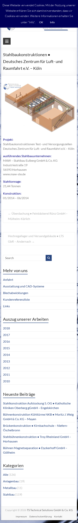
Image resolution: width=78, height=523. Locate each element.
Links (6, 306)
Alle (5, 474)
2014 (6, 354)
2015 (6, 348)
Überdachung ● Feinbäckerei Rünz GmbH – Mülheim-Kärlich (38, 216)
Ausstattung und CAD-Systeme (23, 286)
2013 (6, 361)
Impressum (21, 516)
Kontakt (58, 516)
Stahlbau (9, 494)
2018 (6, 328)
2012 (6, 368)
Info (52, 22)
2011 (6, 374)
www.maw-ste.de (14, 174)
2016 (6, 341)
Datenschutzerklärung (40, 516)
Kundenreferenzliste (16, 299)
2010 (6, 381)
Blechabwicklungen (15, 293)
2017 (6, 335)
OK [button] (41, 22)
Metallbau (9, 488)
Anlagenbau (11, 481)
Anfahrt (8, 279)
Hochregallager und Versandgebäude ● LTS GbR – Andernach (36, 238)
